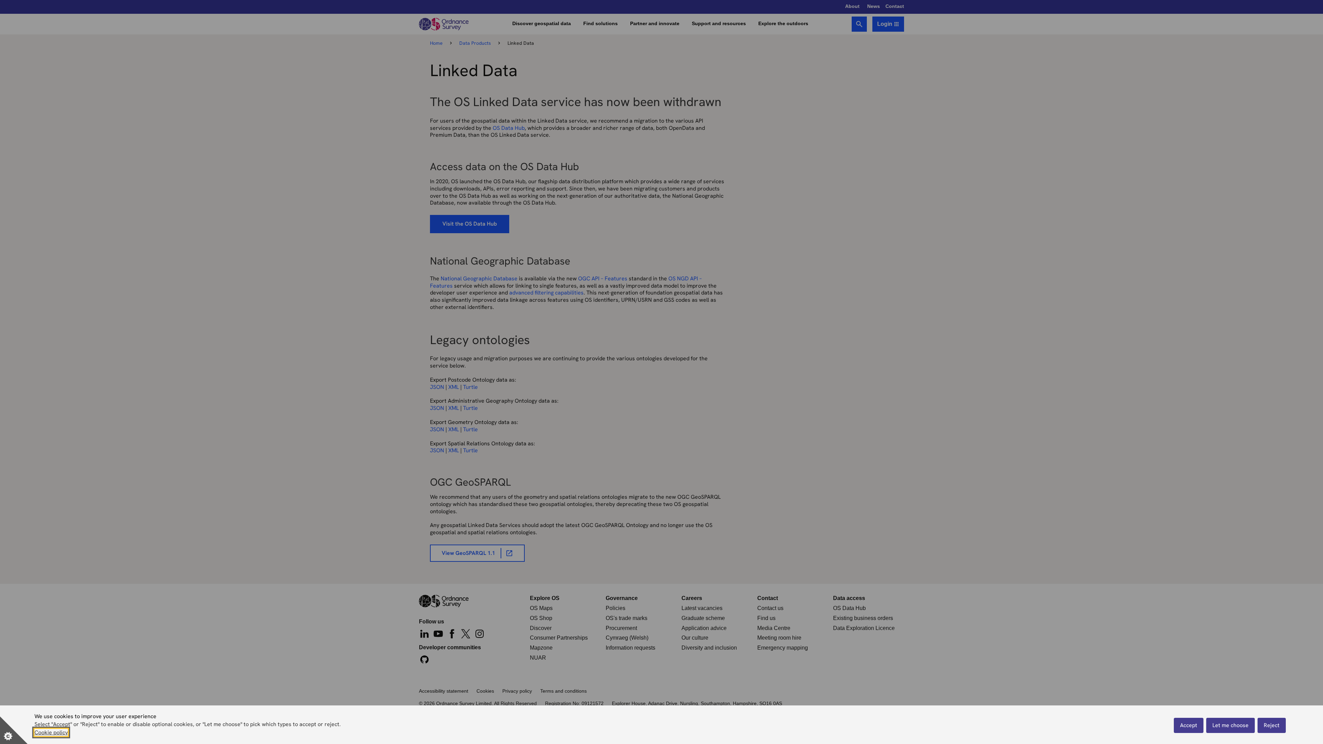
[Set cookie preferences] (14, 730)
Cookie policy (51, 732)
